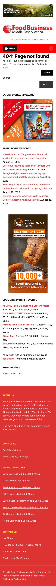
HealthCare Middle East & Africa (19, 520)
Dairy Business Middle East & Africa (21, 474)
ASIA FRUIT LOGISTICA (15, 313)
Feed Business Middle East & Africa (21, 487)
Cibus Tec (8, 336)
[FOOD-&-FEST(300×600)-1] (28, 291)
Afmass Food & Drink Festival (18, 324)
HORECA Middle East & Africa (18, 494)
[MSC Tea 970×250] (28, 16)
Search (7, 77)
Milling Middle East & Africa (17, 480)
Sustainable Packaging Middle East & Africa (25, 500)
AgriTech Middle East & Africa (18, 514)
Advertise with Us (40, 39)
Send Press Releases (20, 39)
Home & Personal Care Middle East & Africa (25, 507)
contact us (8, 358)
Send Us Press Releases (15, 456)
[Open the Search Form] (51, 48)
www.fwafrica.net (12, 429)
